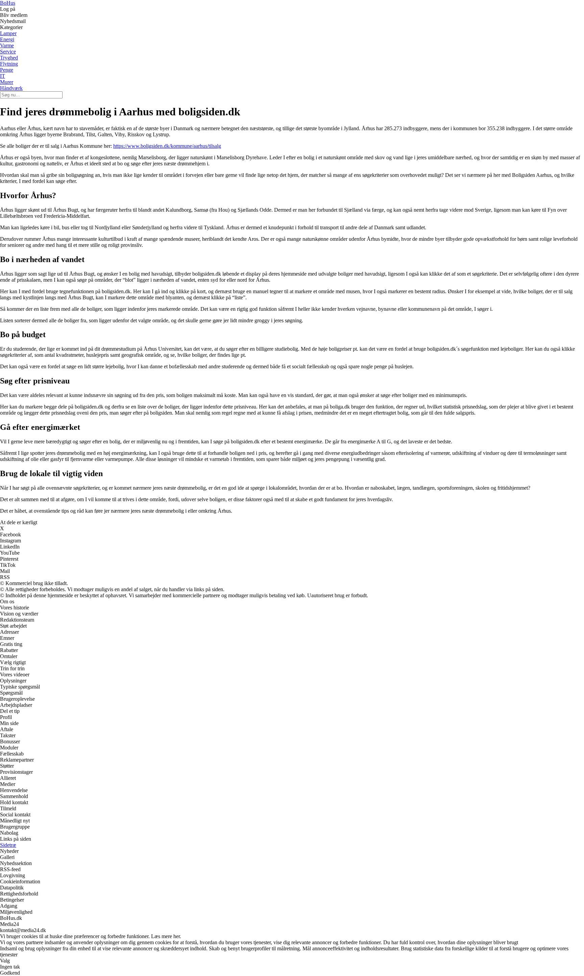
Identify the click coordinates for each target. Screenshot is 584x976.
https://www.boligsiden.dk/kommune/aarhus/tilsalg (167, 146)
